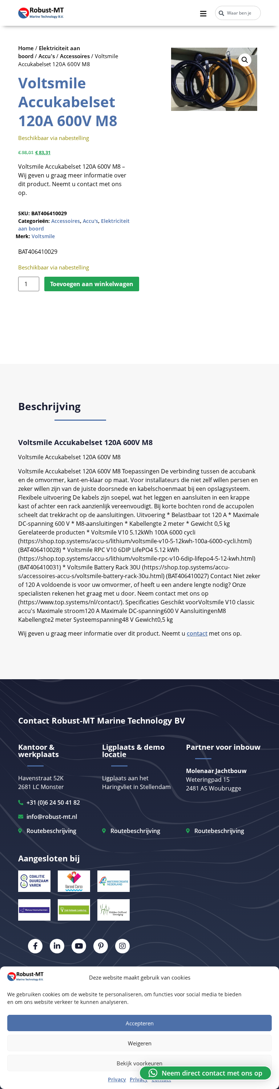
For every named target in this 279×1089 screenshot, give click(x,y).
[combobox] (238, 13)
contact (197, 633)
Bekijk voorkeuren (139, 1063)
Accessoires (75, 56)
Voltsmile (43, 236)
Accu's (47, 56)
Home (26, 48)
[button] (244, 60)
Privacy (117, 1079)
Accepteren (140, 1023)
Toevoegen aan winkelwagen (91, 284)
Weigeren (139, 1043)
